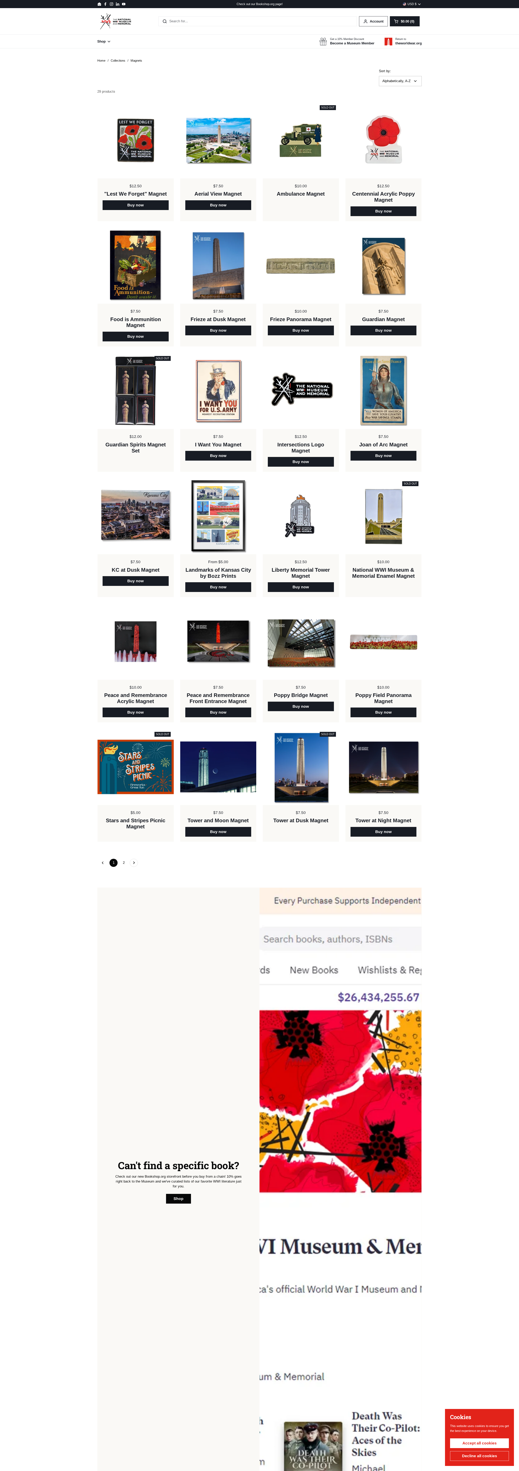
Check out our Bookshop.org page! (260, 4)
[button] (405, 21)
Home (101, 60)
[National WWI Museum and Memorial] (115, 21)
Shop (178, 1199)
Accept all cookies (479, 1443)
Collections (118, 60)
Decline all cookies (479, 1456)
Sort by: (385, 71)
